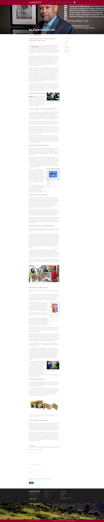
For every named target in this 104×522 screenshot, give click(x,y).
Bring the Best (67, 47)
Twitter (29, 499)
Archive (51, 2)
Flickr (32, 499)
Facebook (31, 499)
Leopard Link (58, 2)
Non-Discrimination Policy (70, 520)
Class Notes (67, 49)
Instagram (35, 499)
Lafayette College (34, 491)
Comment (30, 452)
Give (64, 2)
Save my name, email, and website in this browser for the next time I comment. (41, 479)
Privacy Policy (62, 520)
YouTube (34, 499)
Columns (66, 45)
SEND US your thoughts (32, 500)
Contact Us (69, 2)
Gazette (66, 43)
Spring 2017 (31, 35)
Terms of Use (56, 520)
